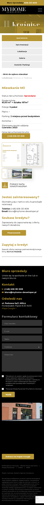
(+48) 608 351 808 (13, 289)
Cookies (20, 467)
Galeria (22, 58)
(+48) (13, 209)
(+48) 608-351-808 (15, 136)
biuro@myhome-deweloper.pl (23, 211)
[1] (3, 376)
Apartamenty (21, 38)
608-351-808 (30, 3)
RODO (28, 467)
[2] (3, 389)
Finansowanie (13, 233)
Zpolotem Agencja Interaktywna (24, 473)
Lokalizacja (22, 51)
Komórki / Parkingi (22, 65)
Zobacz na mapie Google (18, 456)
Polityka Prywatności (8, 467)
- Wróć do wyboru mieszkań (15, 74)
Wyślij (8, 394)
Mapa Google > (9, 308)
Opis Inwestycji (22, 45)
